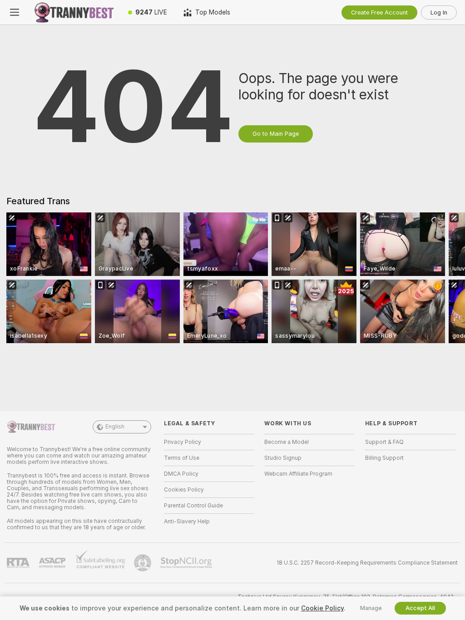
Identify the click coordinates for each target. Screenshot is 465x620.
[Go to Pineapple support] (143, 562)
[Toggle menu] (14, 12)
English (114, 426)
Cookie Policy (322, 608)
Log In (438, 12)
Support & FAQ (384, 442)
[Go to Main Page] (74, 12)
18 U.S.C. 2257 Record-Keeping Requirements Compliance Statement (367, 563)
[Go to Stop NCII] (187, 562)
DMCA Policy (181, 474)
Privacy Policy (182, 442)
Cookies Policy (184, 490)
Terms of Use (181, 458)
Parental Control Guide (193, 505)
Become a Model (286, 442)
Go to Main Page (275, 133)
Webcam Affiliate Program (298, 474)
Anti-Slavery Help (187, 521)
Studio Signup (283, 458)
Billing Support (384, 458)
